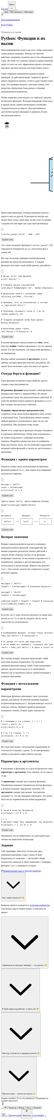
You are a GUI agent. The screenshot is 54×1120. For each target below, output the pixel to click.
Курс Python (6, 25)
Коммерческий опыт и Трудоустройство (22, 871)
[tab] (6, 11)
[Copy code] (2, 229)
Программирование (10, 20)
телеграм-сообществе (40, 905)
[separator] (27, 1104)
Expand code (7, 240)
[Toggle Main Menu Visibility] (17, 9)
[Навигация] (2, 12)
